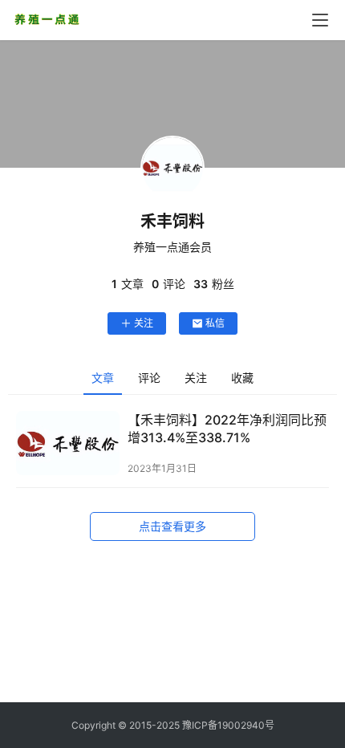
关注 (143, 323)
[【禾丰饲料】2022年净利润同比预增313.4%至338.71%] (68, 443)
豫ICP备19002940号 (228, 725)
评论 (149, 377)
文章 (102, 377)
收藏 (242, 377)
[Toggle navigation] (320, 20)
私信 (215, 323)
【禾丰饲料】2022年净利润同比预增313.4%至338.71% (227, 428)
